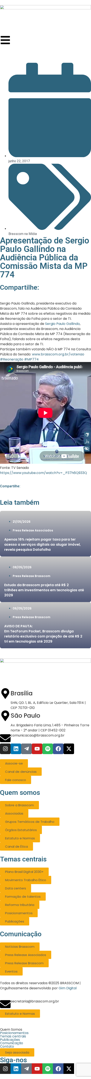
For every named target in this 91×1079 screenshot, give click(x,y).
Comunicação (11, 1043)
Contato (7, 1046)
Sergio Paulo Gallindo (62, 323)
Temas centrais (13, 1036)
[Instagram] (5, 749)
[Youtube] (37, 749)
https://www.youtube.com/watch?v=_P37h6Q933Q (43, 472)
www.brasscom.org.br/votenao (58, 354)
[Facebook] (58, 749)
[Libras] (87, 434)
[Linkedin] (16, 749)
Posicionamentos (14, 1033)
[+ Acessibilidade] (87, 448)
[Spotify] (47, 749)
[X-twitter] (68, 749)
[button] (45, 1029)
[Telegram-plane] (26, 749)
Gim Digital (68, 988)
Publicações (10, 1039)
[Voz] (87, 441)
